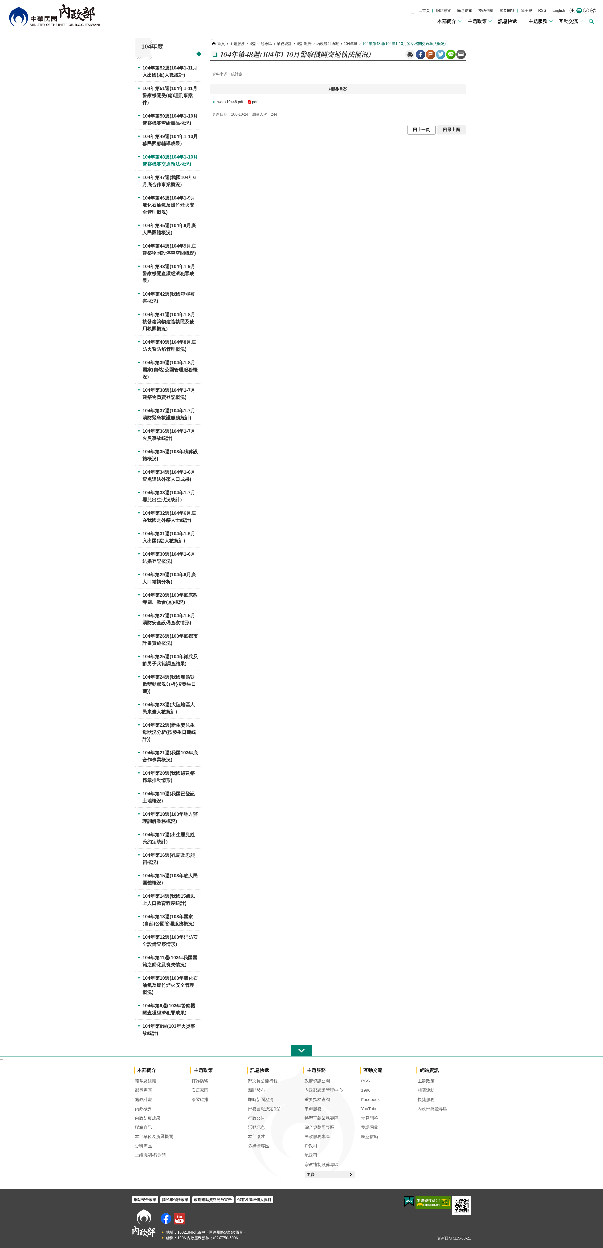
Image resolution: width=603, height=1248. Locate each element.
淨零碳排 (199, 1099)
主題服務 (538, 21)
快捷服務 (426, 1099)
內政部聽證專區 (432, 1108)
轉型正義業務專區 (321, 1118)
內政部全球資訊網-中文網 (54, 15)
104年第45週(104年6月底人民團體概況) (169, 229)
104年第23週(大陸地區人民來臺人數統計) (169, 708)
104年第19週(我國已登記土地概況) (169, 797)
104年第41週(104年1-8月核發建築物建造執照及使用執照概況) (169, 321)
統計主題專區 (260, 44)
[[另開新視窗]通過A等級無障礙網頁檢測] (433, 1202)
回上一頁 (421, 129)
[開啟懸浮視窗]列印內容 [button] (410, 54)
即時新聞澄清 (260, 1099)
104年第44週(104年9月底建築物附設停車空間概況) (169, 249)
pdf (254, 102)
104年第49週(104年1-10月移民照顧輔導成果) (170, 140)
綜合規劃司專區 (319, 1127)
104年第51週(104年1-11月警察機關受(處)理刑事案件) (170, 95)
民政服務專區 (317, 1136)
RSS (542, 10)
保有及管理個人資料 (254, 1200)
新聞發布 (256, 1090)
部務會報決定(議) (264, 1108)
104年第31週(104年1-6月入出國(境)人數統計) (169, 537)
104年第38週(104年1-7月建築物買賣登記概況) (169, 393)
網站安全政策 (145, 1200)
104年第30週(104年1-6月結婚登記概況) (169, 557)
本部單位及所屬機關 (154, 1136)
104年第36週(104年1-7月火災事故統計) (169, 434)
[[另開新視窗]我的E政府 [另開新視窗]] (409, 1201)
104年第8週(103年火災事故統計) (169, 1030)
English (558, 10)
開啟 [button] (301, 1050)
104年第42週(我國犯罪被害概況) (169, 297)
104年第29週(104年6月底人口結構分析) (169, 578)
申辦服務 (313, 1108)
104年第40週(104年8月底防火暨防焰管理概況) (169, 345)
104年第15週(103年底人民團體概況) (170, 879)
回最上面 (451, 129)
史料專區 (143, 1146)
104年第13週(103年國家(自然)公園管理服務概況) (169, 920)
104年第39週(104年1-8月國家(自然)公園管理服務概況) (170, 369)
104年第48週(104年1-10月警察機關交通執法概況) (170, 160)
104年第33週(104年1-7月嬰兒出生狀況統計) (169, 496)
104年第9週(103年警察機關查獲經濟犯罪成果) (169, 1009)
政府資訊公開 (317, 1081)
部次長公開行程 (263, 1081)
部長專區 (143, 1090)
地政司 (311, 1155)
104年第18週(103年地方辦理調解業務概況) (170, 818)
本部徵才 (256, 1136)
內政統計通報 (327, 44)
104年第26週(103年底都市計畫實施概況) (170, 639)
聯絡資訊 (143, 1127)
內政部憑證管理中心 (324, 1090)
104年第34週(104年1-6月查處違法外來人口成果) (169, 475)
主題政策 (477, 21)
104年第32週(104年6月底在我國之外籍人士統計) (169, 516)
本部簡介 (446, 21)
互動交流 (568, 21)
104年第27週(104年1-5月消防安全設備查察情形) (169, 619)
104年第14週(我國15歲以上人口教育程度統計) (169, 899)
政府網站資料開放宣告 (213, 1200)
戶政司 (311, 1146)
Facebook (420, 54)
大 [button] (586, 10)
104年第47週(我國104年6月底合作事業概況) (169, 181)
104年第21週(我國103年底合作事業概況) (170, 756)
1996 (366, 1090)
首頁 (221, 44)
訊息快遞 (507, 21)
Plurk (430, 54)
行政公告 (256, 1118)
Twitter (440, 54)
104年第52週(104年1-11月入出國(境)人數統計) (170, 71)
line (451, 54)
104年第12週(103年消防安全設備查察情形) (170, 940)
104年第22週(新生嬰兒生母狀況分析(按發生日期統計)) (169, 732)
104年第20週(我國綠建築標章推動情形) (169, 777)
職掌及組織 (145, 1081)
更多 (310, 1174)
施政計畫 (143, 1099)
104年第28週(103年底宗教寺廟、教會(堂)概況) (170, 598)
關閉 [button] (593, 10)
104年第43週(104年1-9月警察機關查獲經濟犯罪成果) (169, 273)
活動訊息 (256, 1127)
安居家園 (199, 1090)
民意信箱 (464, 10)
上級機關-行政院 (150, 1155)
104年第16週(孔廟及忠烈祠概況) (169, 858)
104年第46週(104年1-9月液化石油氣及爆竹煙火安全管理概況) (169, 205)
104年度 (351, 44)
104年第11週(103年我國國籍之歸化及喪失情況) (170, 961)
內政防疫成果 (147, 1118)
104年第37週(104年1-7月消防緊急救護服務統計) (169, 414)
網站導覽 (443, 10)
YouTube (369, 1108)
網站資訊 (429, 1070)
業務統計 (284, 44)
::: (412, 13)
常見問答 (507, 10)
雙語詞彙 (485, 10)
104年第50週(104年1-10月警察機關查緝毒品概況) (170, 119)
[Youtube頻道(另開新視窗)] (179, 1218)
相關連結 (426, 1090)
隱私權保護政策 (175, 1200)
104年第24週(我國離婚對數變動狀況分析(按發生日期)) (169, 684)
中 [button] (579, 10)
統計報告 (304, 44)
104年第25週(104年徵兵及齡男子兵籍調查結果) (170, 660)
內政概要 (143, 1108)
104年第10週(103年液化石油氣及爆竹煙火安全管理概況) (170, 985)
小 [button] (572, 10)
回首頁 (424, 10)
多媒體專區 (258, 1146)
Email (461, 54)
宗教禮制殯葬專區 (321, 1164)
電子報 (526, 10)
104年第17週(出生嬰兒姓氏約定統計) (169, 838)
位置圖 (237, 1232)
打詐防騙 (199, 1081)
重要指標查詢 (317, 1099)
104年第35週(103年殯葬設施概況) (170, 455)
